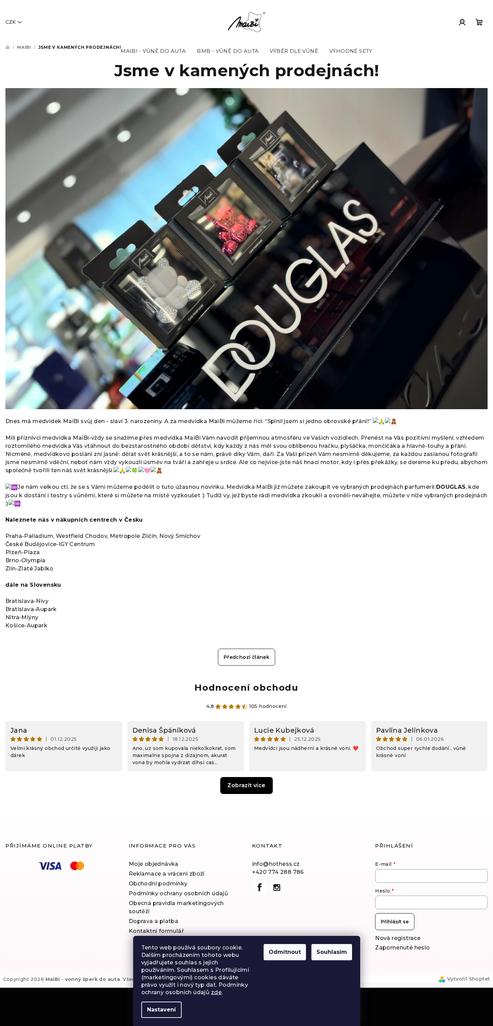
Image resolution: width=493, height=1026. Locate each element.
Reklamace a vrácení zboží (167, 874)
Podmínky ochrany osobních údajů (178, 893)
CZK (10, 22)
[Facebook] (260, 887)
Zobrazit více (246, 785)
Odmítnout (285, 952)
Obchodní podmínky (158, 883)
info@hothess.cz (276, 864)
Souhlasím (331, 952)
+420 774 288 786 (278, 872)
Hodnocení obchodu (246, 687)
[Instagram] (277, 887)
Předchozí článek (246, 657)
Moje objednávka (154, 864)
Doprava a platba (153, 921)
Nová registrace (397, 938)
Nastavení (161, 1009)
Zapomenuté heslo (402, 947)
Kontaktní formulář (156, 931)
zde (216, 992)
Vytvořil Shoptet (468, 979)
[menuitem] (153, 51)
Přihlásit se (395, 922)
